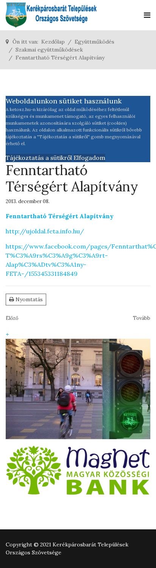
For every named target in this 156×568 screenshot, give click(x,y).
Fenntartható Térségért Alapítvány (60, 216)
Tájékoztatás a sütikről (39, 157)
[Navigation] (147, 15)
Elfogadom (89, 157)
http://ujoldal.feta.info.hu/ (45, 231)
